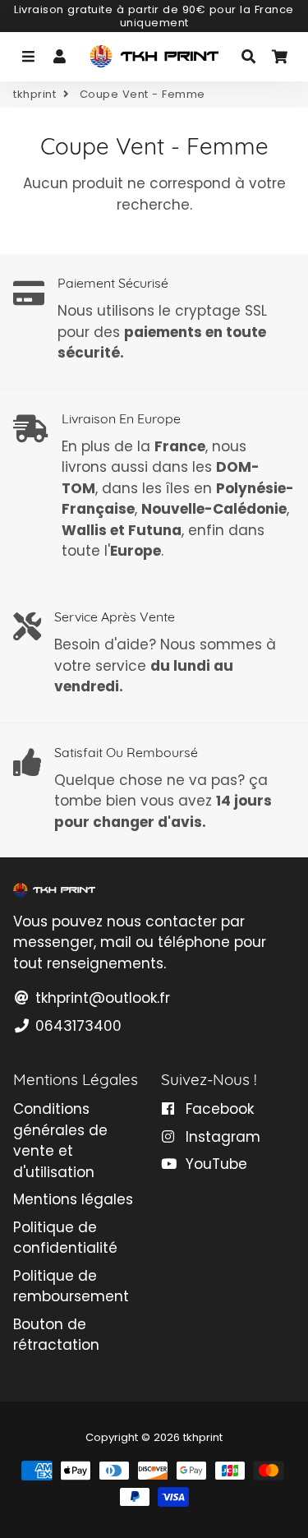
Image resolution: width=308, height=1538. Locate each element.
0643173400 (76, 1026)
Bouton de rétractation (56, 1335)
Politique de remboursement (71, 1286)
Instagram (221, 1137)
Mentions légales (73, 1199)
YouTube (214, 1164)
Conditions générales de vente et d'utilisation (60, 1140)
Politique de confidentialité (65, 1238)
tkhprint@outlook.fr (100, 998)
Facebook (218, 1109)
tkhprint (34, 94)
